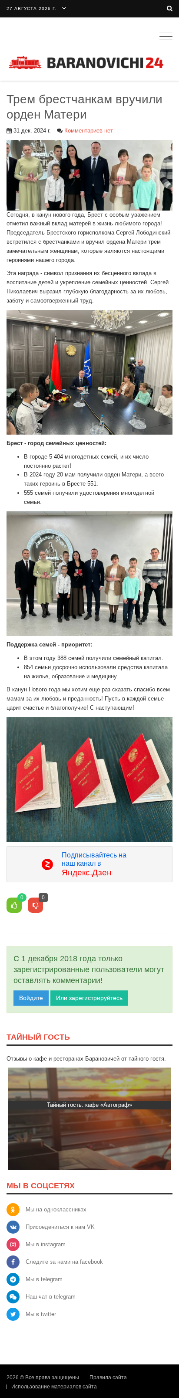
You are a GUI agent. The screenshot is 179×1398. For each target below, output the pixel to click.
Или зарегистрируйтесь (89, 997)
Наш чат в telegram (51, 1296)
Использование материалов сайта (54, 1387)
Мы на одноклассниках (56, 1209)
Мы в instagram (46, 1244)
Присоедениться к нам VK (60, 1227)
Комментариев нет (88, 130)
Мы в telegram (44, 1279)
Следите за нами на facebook (64, 1262)
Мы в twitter (41, 1314)
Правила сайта (108, 1377)
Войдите (31, 997)
